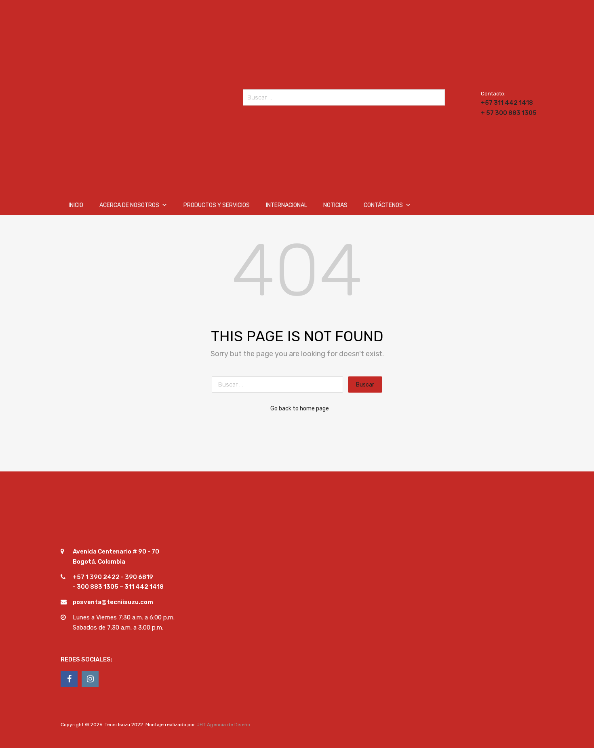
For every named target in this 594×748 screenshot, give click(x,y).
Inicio (76, 205)
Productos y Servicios (216, 205)
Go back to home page (299, 408)
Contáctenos (383, 205)
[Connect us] (69, 679)
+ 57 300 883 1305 (500, 112)
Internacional (286, 205)
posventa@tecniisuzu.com (113, 602)
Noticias (335, 205)
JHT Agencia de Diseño (223, 724)
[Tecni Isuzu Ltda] (131, 176)
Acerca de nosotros (129, 205)
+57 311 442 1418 (500, 102)
